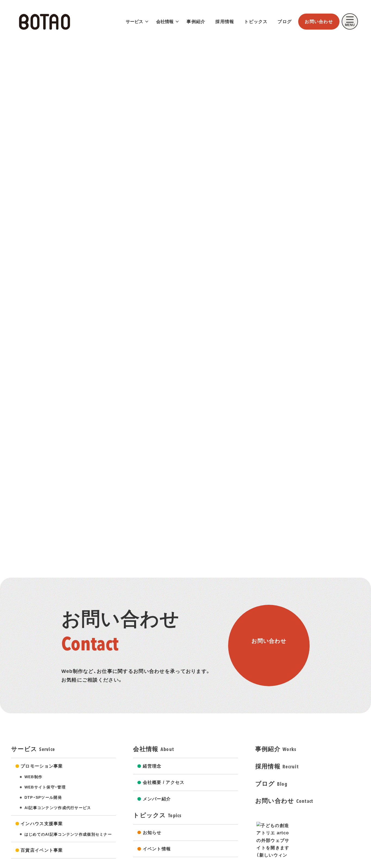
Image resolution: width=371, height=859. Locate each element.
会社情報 (165, 21)
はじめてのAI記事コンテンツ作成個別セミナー (68, 834)
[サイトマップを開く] (350, 21)
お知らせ (152, 832)
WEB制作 (33, 777)
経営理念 (152, 765)
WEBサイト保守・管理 (45, 787)
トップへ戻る (194, 531)
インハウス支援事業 (42, 823)
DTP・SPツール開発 (43, 797)
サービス (134, 21)
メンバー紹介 (157, 798)
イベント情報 (157, 848)
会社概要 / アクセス (164, 782)
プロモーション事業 (42, 765)
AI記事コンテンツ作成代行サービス (57, 807)
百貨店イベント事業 (42, 850)
